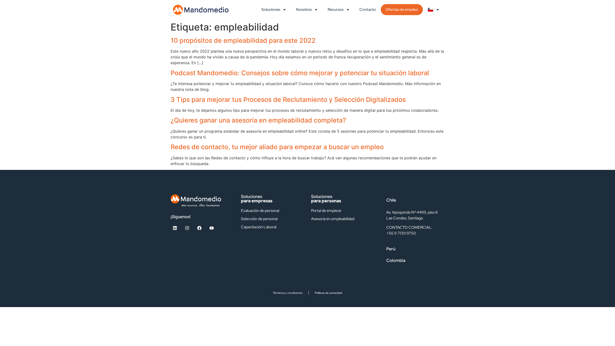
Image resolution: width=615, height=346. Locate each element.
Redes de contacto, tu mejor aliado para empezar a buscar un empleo (277, 147)
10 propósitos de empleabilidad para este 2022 (243, 40)
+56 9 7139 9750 (401, 233)
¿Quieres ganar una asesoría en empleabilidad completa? (258, 120)
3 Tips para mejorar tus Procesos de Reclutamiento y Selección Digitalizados (288, 100)
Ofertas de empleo (402, 9)
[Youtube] (211, 228)
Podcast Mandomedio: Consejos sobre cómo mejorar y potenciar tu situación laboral (300, 73)
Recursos (336, 9)
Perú (390, 249)
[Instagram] (187, 228)
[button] (413, 200)
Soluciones (270, 9)
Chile (391, 200)
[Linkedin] (175, 228)
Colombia (396, 260)
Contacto (367, 9)
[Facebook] (199, 228)
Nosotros (304, 9)
